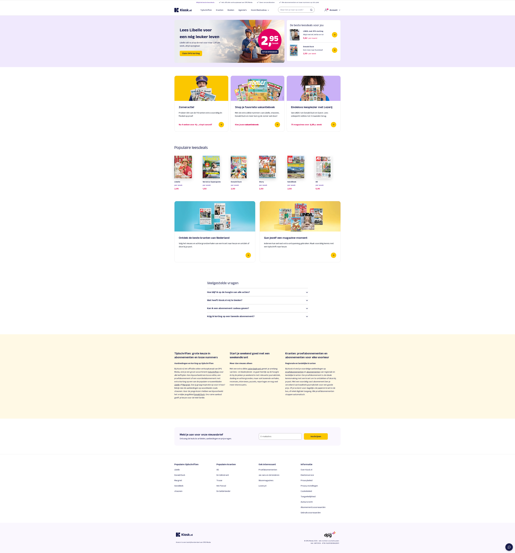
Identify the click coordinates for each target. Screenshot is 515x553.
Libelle (177, 470)
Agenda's (242, 10)
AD (217, 470)
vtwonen (178, 491)
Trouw (219, 480)
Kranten (219, 10)
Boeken (231, 10)
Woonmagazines (266, 480)
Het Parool (221, 486)
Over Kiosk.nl (306, 470)
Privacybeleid (306, 480)
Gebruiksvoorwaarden (311, 512)
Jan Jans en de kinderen (269, 475)
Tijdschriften (206, 10)
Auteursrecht (307, 502)
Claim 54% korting (191, 53)
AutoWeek (178, 486)
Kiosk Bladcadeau (259, 10)
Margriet (178, 480)
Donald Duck (179, 475)
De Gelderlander (223, 491)
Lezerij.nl (262, 486)
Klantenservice (307, 475)
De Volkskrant (222, 475)
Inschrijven (316, 436)
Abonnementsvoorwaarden (313, 507)
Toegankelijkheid (308, 496)
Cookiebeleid (306, 491)
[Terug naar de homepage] (183, 10)
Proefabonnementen (268, 470)
